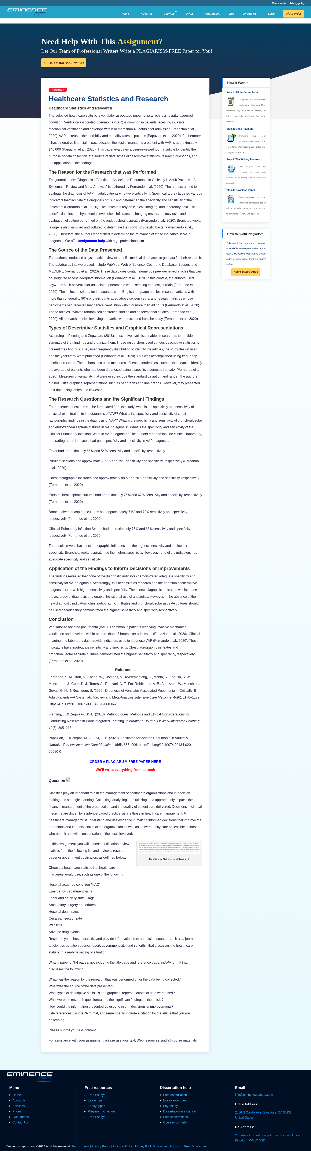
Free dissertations (175, 1117)
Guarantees (212, 13)
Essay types (96, 1106)
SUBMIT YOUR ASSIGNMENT (64, 63)
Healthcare (58, 90)
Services (169, 13)
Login (271, 13)
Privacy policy (297, 3)
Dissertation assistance (179, 1111)
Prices (189, 13)
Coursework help (175, 1122)
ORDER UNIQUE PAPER (246, 272)
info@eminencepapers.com (254, 1094)
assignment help (91, 241)
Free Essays (97, 1095)
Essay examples (174, 1100)
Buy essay (170, 1106)
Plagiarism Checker (101, 1111)
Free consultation (175, 1095)
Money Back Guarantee (151, 1146)
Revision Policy (123, 1146)
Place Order (293, 13)
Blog (231, 13)
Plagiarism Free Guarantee (187, 1146)
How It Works (279, 3)
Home (125, 13)
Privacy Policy (101, 1146)
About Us (146, 13)
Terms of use (80, 1146)
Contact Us (249, 13)
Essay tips (95, 1100)
